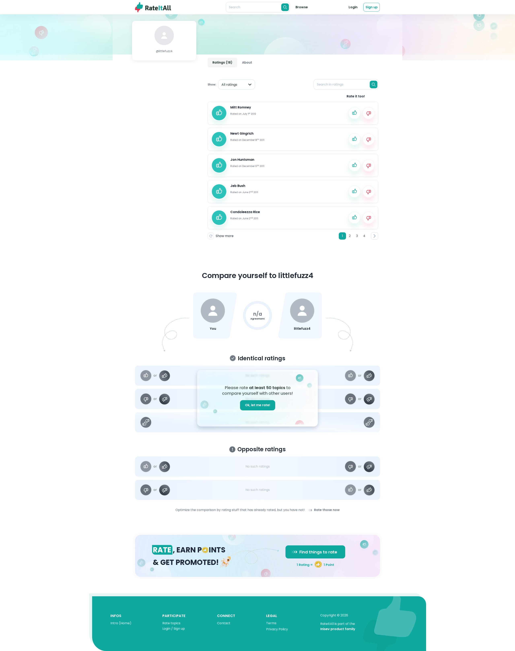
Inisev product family (337, 629)
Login (353, 7)
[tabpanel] (293, 156)
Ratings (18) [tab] (222, 62)
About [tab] (247, 62)
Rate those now (327, 510)
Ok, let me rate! (257, 405)
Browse (302, 7)
